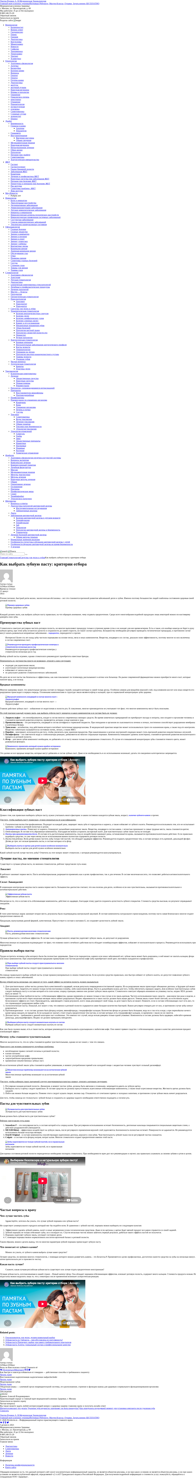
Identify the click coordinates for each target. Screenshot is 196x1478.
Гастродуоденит (18, 167)
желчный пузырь (18, 87)
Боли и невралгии (19, 200)
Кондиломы (16, 42)
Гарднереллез (17, 32)
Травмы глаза (17, 270)
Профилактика (17, 398)
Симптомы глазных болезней (24, 260)
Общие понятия (23, 424)
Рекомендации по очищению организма (29, 400)
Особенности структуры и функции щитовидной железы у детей (40, 542)
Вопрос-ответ (17, 30)
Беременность (17, 123)
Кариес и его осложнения (27, 323)
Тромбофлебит (17, 496)
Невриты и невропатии (21, 212)
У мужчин (15, 547)
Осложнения (16, 486)
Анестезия (15, 277)
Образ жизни (17, 150)
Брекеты (20, 366)
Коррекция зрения (19, 248)
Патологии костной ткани (28, 330)
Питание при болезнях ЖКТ (24, 181)
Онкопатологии (23, 349)
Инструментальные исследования (31, 508)
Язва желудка (17, 191)
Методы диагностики (20, 474)
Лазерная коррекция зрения (23, 251)
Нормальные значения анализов (25, 539)
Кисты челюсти (23, 347)
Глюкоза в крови (18, 126)
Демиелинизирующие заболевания (26, 208)
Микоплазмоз (17, 44)
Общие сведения (23, 140)
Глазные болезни (18, 229)
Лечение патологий (20, 289)
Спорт (13, 494)
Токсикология (11, 371)
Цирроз (14, 119)
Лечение (14, 376)
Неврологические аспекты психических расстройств (35, 215)
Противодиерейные (25, 395)
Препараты (16, 390)
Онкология (21, 527)
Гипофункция (22, 523)
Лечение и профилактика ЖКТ (25, 176)
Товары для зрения (19, 268)
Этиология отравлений (21, 431)
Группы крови (17, 80)
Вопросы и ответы (19, 503)
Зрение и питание (19, 236)
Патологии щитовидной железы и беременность (38, 530)
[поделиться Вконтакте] (1, 1422)
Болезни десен (22, 316)
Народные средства (25, 381)
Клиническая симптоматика (23, 373)
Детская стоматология (21, 280)
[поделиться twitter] (29, 1370)
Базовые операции (24, 342)
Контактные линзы (19, 246)
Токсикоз (15, 414)
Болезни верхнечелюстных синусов (32, 313)
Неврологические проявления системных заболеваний (36, 217)
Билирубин (16, 68)
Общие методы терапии (27, 537)
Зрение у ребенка (18, 244)
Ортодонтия (16, 294)
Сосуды (14, 263)
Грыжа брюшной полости (22, 169)
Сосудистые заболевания (22, 220)
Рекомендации (22, 385)
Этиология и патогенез (21, 499)
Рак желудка (16, 186)
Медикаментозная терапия (23, 143)
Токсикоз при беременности (29, 426)
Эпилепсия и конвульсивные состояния (29, 224)
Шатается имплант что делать (13, 1408)
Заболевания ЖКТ (19, 171)
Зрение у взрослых (19, 241)
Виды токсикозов (24, 419)
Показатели (21, 131)
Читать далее (6, 1375)
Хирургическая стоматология (24, 340)
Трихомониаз (17, 51)
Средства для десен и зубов (23, 309)
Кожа (18, 405)
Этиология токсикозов (26, 429)
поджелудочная (18, 107)
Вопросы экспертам (20, 460)
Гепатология (11, 61)
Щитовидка (10, 501)
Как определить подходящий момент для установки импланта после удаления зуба (117, 1408)
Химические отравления (27, 453)
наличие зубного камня (139, 815)
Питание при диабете (20, 155)
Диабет (8, 121)
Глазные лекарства (19, 232)
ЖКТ (7, 162)
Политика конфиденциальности (20, 1465)
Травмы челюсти (23, 357)
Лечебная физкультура (21, 467)
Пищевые (20, 448)
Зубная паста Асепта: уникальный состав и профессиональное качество (38, 1345)
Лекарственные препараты (28, 441)
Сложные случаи (18, 114)
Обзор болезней (23, 328)
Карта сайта (10, 1467)
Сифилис (15, 49)
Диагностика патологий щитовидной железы (31, 506)
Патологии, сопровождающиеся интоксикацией (33, 388)
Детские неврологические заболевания (28, 210)
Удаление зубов (23, 359)
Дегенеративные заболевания (24, 205)
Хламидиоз (16, 58)
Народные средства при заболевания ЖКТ (30, 179)
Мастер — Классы (19, 292)
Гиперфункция (22, 520)
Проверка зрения (18, 258)
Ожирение (15, 95)
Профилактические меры (22, 491)
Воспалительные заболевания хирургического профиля (41, 345)
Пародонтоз (21, 306)
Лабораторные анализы (26, 511)
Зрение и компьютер (20, 234)
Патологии (16, 152)
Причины (15, 489)
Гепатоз (14, 78)
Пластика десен (23, 369)
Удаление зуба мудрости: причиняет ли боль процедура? (53, 1408)
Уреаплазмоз (16, 54)
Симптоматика (17, 111)
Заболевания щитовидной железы (26, 515)
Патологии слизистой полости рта (31, 333)
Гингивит (20, 301)
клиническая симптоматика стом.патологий (31, 284)
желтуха (14, 85)
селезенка (15, 109)
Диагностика (17, 39)
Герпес (14, 34)
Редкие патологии (24, 337)
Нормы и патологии (20, 92)
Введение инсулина (25, 138)
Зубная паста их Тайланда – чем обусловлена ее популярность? (34, 1340)
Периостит (21, 335)
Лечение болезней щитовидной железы (29, 535)
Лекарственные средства (27, 378)
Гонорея (14, 37)
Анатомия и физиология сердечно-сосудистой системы (36, 458)
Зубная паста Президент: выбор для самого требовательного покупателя (38, 1342)
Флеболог (9, 455)
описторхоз (16, 99)
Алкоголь (20, 434)
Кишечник (15, 174)
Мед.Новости (11, 193)
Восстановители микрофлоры (29, 393)
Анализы (20, 128)
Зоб (17, 525)
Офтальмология (12, 227)
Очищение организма (26, 407)
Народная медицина (20, 90)
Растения (20, 450)
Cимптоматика (23, 417)
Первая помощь (23, 383)
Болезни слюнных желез (27, 321)
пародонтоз (54, 633)
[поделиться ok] (27, 1370)
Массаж (14, 470)
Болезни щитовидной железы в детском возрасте (38, 518)
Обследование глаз (19, 253)
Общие (14, 482)
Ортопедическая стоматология (25, 297)
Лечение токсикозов (25, 422)
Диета (13, 513)
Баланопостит (17, 27)
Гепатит (14, 75)
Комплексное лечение (21, 462)
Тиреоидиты (21, 532)
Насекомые (21, 446)
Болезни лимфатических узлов (30, 318)
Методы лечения (18, 477)
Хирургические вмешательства (25, 159)
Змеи (18, 438)
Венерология (11, 25)
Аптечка (14, 66)
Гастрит (14, 164)
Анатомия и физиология (22, 63)
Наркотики (21, 443)
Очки (13, 256)
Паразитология (17, 104)
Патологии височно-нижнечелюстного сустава (37, 354)
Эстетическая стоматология (23, 364)
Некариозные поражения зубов (30, 325)
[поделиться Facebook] (25, 1370)
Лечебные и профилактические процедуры (30, 287)
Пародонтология (18, 299)
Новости (15, 46)
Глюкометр (16, 133)
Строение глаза (18, 265)
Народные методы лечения (23, 479)
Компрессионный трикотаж (23, 465)
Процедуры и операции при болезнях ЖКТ (30, 183)
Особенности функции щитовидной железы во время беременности (42, 544)
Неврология (10, 198)
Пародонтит (21, 304)
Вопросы (15, 73)
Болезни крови (17, 70)
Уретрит (14, 56)
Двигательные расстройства (23, 203)
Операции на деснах (25, 352)
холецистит (16, 116)
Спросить (4, 1411)
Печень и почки (23, 410)
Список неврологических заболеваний (28, 222)
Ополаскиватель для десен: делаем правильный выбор (30, 1337)
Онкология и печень (20, 97)
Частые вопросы (18, 361)
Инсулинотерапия (19, 135)
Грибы (19, 436)
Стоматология (11, 272)
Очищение (15, 102)
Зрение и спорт (18, 239)
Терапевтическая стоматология (25, 311)
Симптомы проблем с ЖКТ (23, 188)
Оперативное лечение (21, 484)
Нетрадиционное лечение (22, 147)
